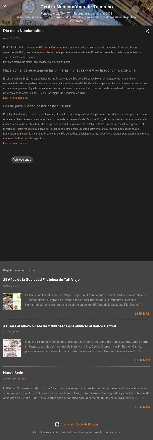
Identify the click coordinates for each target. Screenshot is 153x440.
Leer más (142, 313)
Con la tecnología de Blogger (79, 424)
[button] (147, 32)
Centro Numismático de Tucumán (76, 7)
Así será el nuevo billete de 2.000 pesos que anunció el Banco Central (59, 326)
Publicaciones (22, 159)
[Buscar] (147, 8)
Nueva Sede (13, 373)
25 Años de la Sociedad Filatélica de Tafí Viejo (41, 279)
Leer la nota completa (15, 97)
